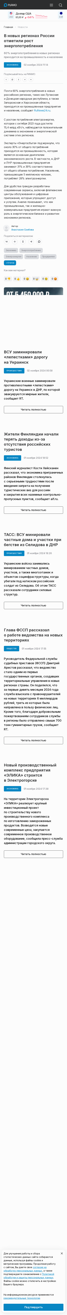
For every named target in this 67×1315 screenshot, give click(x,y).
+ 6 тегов (10, 263)
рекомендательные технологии (22, 1298)
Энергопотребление (31, 250)
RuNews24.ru (42, 110)
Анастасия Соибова (22, 229)
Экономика (11, 250)
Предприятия (48, 256)
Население (31, 256)
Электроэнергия (13, 256)
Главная (8, 27)
